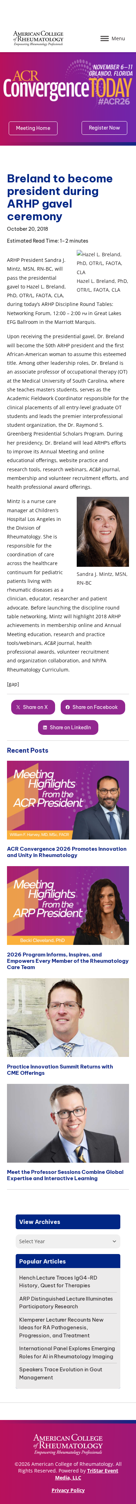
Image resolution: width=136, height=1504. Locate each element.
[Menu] (104, 38)
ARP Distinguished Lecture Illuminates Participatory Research (66, 1302)
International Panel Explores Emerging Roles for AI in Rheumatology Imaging (67, 1352)
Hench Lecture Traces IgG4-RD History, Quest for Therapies (58, 1281)
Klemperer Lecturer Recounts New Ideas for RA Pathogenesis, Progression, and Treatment (61, 1327)
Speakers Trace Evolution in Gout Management (60, 1373)
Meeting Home (33, 128)
